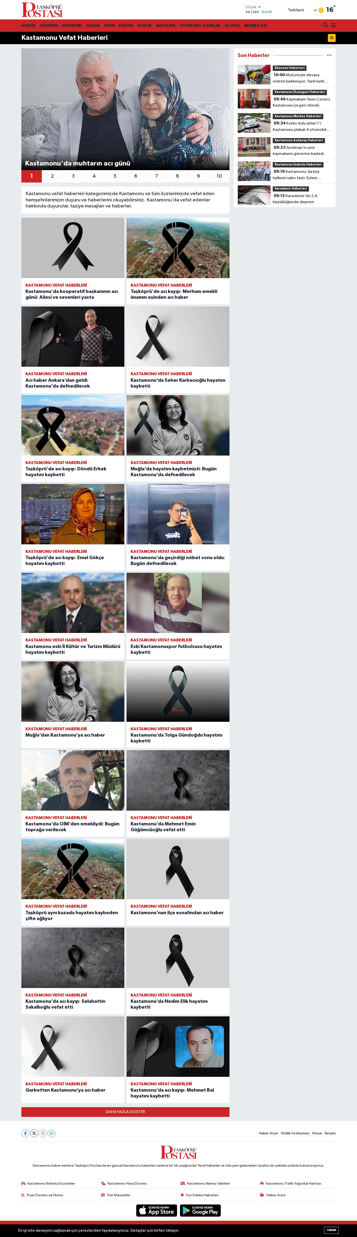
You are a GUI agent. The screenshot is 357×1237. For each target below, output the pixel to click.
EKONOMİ (72, 26)
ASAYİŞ (28, 26)
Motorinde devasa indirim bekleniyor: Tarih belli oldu (298, 78)
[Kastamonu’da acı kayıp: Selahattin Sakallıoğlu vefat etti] (72, 958)
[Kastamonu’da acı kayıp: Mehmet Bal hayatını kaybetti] (178, 1046)
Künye (317, 1133)
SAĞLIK (144, 26)
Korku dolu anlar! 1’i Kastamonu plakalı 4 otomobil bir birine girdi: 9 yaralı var (299, 127)
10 (219, 176)
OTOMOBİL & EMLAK (200, 26)
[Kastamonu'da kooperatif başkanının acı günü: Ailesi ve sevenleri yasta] (72, 248)
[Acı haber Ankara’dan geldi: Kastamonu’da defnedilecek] (72, 337)
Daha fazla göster (125, 1112)
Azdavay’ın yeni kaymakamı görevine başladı (298, 150)
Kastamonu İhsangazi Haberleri (300, 92)
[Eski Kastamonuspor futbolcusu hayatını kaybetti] (178, 603)
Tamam (331, 1230)
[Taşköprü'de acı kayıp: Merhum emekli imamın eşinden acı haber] (178, 248)
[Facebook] (25, 1133)
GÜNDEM (49, 26)
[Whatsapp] (52, 1133)
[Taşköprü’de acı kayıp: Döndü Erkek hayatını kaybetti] (72, 425)
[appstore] (157, 1210)
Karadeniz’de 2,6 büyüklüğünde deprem (295, 199)
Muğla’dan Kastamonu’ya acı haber (65, 735)
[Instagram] (43, 1133)
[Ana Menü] (332, 26)
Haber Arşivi (268, 1133)
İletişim (330, 1133)
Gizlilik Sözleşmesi (295, 1133)
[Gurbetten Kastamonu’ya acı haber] (72, 1046)
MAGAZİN (166, 26)
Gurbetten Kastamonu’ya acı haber (65, 1090)
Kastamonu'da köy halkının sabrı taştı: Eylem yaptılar (296, 175)
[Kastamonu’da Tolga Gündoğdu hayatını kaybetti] (178, 691)
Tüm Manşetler (118, 1195)
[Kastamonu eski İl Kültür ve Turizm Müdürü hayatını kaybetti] (72, 603)
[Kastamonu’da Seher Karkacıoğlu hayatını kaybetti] (178, 337)
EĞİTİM (126, 26)
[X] (34, 1133)
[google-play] (200, 1210)
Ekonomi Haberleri (290, 68)
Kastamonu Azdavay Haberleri (299, 140)
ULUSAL (232, 26)
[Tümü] (329, 55)
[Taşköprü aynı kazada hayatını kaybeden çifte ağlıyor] (72, 869)
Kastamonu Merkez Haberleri (298, 116)
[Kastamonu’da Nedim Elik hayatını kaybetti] (178, 958)
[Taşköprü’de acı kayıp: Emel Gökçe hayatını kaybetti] (72, 514)
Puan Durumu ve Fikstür (45, 1195)
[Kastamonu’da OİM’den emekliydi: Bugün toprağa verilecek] (72, 780)
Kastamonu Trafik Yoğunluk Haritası (293, 1183)
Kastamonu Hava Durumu (127, 1183)
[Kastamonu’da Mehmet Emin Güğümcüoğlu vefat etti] (178, 780)
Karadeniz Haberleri (291, 188)
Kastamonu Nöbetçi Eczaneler (51, 1183)
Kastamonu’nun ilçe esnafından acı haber (177, 912)
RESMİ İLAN (255, 26)
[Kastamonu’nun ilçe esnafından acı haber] (178, 869)
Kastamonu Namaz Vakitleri (208, 1183)
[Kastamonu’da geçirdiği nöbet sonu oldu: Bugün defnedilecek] (178, 514)
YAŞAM (93, 26)
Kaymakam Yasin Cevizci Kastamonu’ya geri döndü (301, 102)
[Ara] (326, 26)
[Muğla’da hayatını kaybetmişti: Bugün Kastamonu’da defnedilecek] (178, 425)
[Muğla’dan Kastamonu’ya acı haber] (72, 691)
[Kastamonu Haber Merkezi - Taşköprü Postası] (42, 9)
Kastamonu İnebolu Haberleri (298, 164)
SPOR (109, 26)
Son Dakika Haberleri (202, 1195)
